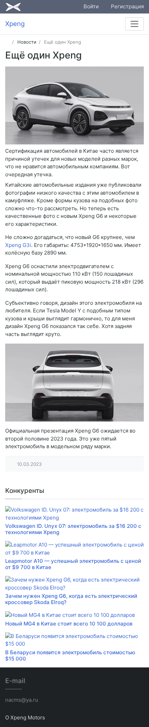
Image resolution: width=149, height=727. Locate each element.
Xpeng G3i (18, 245)
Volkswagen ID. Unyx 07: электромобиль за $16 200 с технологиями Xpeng (73, 529)
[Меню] (134, 23)
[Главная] (7, 42)
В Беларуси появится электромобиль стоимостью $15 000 (70, 655)
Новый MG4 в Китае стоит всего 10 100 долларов (68, 623)
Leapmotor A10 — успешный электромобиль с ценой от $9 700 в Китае (73, 564)
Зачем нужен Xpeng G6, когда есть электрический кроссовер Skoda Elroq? (71, 599)
